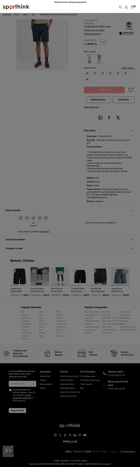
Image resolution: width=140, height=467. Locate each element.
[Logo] (16, 7)
